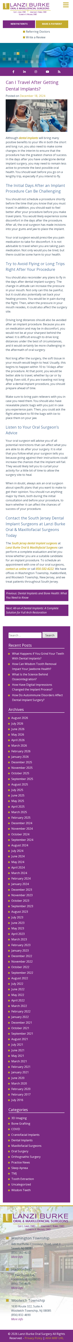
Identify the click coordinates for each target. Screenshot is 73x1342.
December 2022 (21, 956)
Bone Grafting (20, 1123)
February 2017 (20, 1094)
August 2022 (19, 978)
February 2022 (20, 1011)
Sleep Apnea (19, 1168)
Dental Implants (22, 1140)
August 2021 (19, 1039)
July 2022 (17, 984)
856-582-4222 (45, 569)
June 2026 (17, 729)
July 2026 (17, 723)
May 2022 (17, 995)
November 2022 (22, 961)
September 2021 (22, 1034)
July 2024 (17, 851)
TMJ (14, 1173)
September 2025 (22, 779)
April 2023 (18, 934)
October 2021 (20, 1028)
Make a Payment (52, 23)
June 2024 (17, 856)
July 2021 (17, 1045)
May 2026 (17, 734)
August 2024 (19, 845)
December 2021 (21, 1023)
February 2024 (20, 878)
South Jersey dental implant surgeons (34, 543)
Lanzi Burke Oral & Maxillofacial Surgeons (32, 547)
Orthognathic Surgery (26, 1157)
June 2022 (17, 989)
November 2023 (22, 895)
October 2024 (20, 834)
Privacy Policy (33, 1338)
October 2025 (20, 773)
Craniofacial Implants (25, 1135)
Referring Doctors (38, 32)
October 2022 (20, 967)
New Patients (19, 23)
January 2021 (20, 1072)
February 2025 (20, 818)
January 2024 (20, 884)
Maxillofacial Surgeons (26, 1146)
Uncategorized (21, 1184)
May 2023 (17, 928)
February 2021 (20, 1067)
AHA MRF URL (54, 1338)
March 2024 (19, 873)
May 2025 (17, 801)
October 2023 (20, 901)
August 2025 (19, 784)
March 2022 (19, 1006)
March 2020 (19, 1083)
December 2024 (21, 823)
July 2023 (17, 917)
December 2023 (21, 890)
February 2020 (20, 1089)
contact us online (16, 569)
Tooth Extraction (22, 1179)
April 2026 (18, 740)
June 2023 (17, 923)
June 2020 (17, 1078)
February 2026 (20, 751)
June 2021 (17, 1050)
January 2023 (20, 950)
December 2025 (21, 762)
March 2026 (19, 745)
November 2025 (22, 768)
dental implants (28, 138)
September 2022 (22, 973)
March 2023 (19, 939)
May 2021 (17, 1056)
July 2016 (17, 1100)
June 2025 (17, 795)
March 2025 (19, 812)
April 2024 (18, 867)
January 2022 (20, 1017)
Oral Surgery (19, 1151)
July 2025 (17, 790)
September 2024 (22, 840)
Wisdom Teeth (21, 1190)
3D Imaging (19, 1118)
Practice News (20, 1162)
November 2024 (22, 829)
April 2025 (18, 807)
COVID (15, 1129)
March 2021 (19, 1061)
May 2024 (17, 862)
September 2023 (22, 906)
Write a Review (35, 37)
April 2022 (18, 1000)
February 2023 (20, 945)
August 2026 (19, 718)
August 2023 (19, 912)
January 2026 (20, 757)
